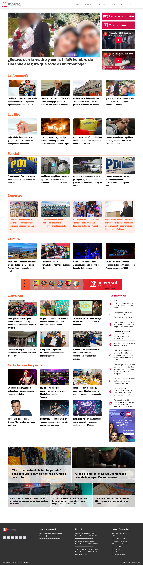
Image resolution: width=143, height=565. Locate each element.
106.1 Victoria (116, 549)
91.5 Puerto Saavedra (119, 554)
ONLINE (113, 5)
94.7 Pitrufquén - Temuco (120, 533)
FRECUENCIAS (126, 5)
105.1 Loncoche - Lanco (119, 541)
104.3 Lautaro (116, 546)
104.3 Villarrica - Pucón (119, 538)
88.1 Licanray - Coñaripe (120, 544)
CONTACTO (89, 5)
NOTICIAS (102, 5)
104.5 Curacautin (117, 552)
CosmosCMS (135, 563)
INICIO (78, 5)
